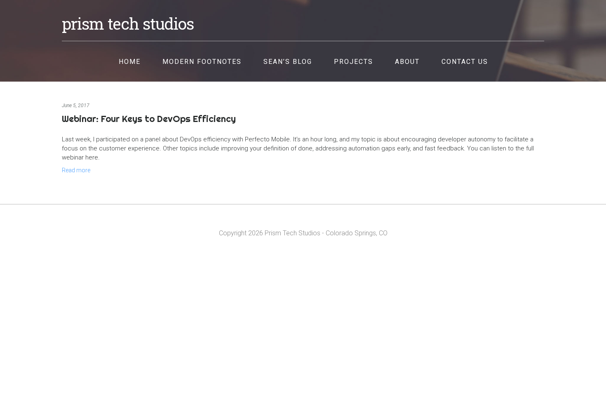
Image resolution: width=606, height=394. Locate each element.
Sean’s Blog (287, 62)
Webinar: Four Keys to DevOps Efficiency (149, 118)
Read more (76, 170)
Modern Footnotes (202, 62)
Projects (353, 62)
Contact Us (465, 62)
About (407, 62)
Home (130, 62)
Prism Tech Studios (128, 23)
